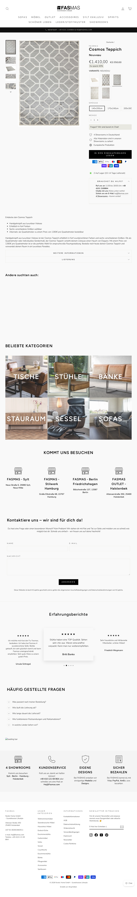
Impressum (68, 836)
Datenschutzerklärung (72, 824)
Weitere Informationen (68, 253)
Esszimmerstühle (44, 834)
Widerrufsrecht (69, 828)
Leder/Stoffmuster (71, 22)
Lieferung (68, 259)
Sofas (22, 17)
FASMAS (93, 46)
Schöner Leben (40, 22)
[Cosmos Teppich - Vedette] (95, 93)
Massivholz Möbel (44, 826)
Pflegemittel (42, 861)
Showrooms (99, 22)
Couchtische (42, 850)
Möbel (36, 17)
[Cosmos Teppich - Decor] (106, 80)
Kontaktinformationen (72, 816)
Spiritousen (42, 869)
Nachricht (14, 556)
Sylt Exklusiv (93, 17)
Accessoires (69, 17)
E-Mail (73, 543)
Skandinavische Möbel (46, 822)
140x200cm (97, 108)
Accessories (42, 865)
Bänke (40, 857)
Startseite (109, 42)
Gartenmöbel (43, 838)
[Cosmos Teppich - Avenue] (106, 93)
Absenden (68, 582)
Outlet (50, 17)
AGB (65, 820)
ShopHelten (72, 887)
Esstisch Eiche (43, 830)
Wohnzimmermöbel (45, 819)
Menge (93, 115)
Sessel (40, 846)
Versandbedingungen (71, 832)
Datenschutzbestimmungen (101, 590)
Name (10, 543)
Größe (93, 103)
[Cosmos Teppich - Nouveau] (117, 80)
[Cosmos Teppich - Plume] (95, 80)
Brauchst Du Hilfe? (110, 181)
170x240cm (113, 108)
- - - (18, 777)
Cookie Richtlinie (70, 843)
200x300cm (129, 108)
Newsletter (68, 840)
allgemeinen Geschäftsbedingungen (74, 590)
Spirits (113, 17)
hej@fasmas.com (121, 193)
